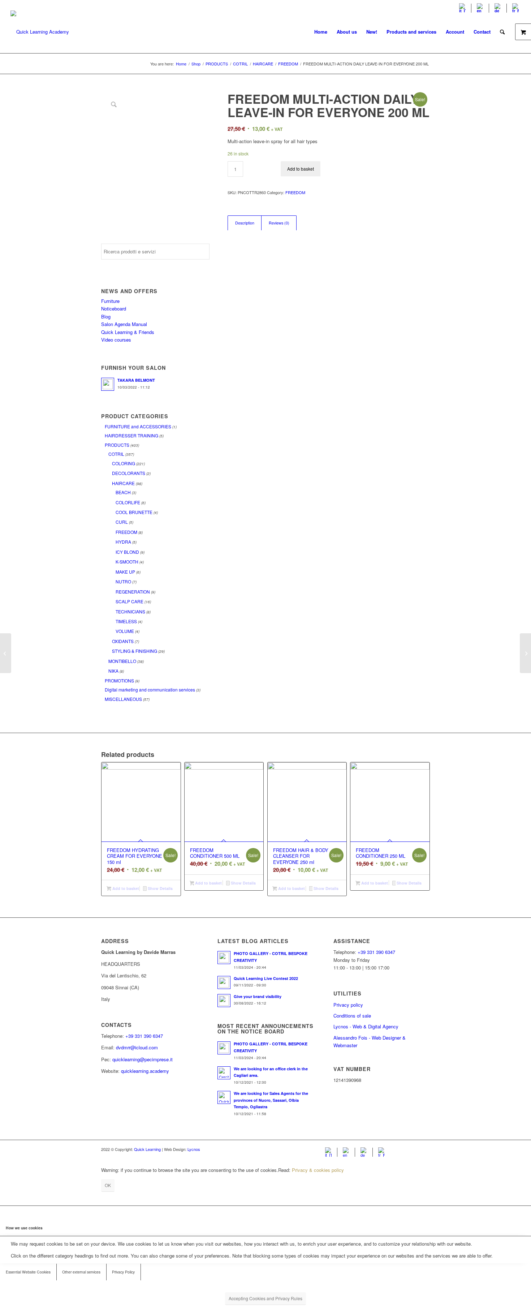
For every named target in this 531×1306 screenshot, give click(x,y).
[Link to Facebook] (402, 1149)
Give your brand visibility (257, 996)
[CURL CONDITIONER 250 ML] (525, 653)
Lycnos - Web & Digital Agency (365, 1026)
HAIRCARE (123, 483)
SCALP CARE (129, 601)
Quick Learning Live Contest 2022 (266, 978)
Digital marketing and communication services (150, 689)
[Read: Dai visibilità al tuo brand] (223, 1000)
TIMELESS (126, 621)
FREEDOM (126, 532)
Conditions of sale (352, 1015)
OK (108, 1185)
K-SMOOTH (127, 561)
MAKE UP (125, 572)
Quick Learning (147, 1149)
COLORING (123, 463)
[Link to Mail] (424, 1149)
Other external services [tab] (81, 1272)
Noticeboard (113, 308)
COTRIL (116, 454)
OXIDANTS (123, 641)
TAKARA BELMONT (136, 380)
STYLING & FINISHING (134, 651)
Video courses (116, 339)
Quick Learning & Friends (127, 332)
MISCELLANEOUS (123, 699)
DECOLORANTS (128, 473)
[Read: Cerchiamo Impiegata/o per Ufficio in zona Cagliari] (223, 1072)
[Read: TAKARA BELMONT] (107, 384)
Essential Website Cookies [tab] (28, 1272)
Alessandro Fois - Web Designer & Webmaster (369, 1041)
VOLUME (125, 631)
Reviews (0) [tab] (279, 223)
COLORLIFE (128, 502)
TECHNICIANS (130, 611)
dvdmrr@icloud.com (137, 1047)
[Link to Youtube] (413, 1149)
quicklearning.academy (145, 1070)
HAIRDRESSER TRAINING (131, 435)
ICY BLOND (127, 552)
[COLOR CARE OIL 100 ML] (5, 653)
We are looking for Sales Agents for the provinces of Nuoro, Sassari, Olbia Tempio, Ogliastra (271, 1100)
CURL (122, 522)
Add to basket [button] (125, 888)
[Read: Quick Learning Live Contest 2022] (223, 982)
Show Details (160, 888)
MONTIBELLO (122, 661)
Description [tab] (244, 223)
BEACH (123, 492)
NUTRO (123, 581)
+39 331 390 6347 (144, 1035)
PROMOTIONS (119, 680)
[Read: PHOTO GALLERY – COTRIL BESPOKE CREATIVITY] (223, 957)
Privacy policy (348, 1004)
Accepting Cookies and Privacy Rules (265, 1298)
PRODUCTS (117, 445)
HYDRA (123, 542)
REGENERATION (133, 591)
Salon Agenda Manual (124, 324)
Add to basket (300, 169)
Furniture (110, 300)
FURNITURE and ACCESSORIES (138, 426)
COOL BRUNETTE (134, 512)
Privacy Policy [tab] (123, 1272)
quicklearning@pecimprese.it (142, 1059)
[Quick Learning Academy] (39, 31)
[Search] (502, 31)
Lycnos (193, 1149)
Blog (106, 316)
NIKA (113, 671)
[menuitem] (462, 8)
